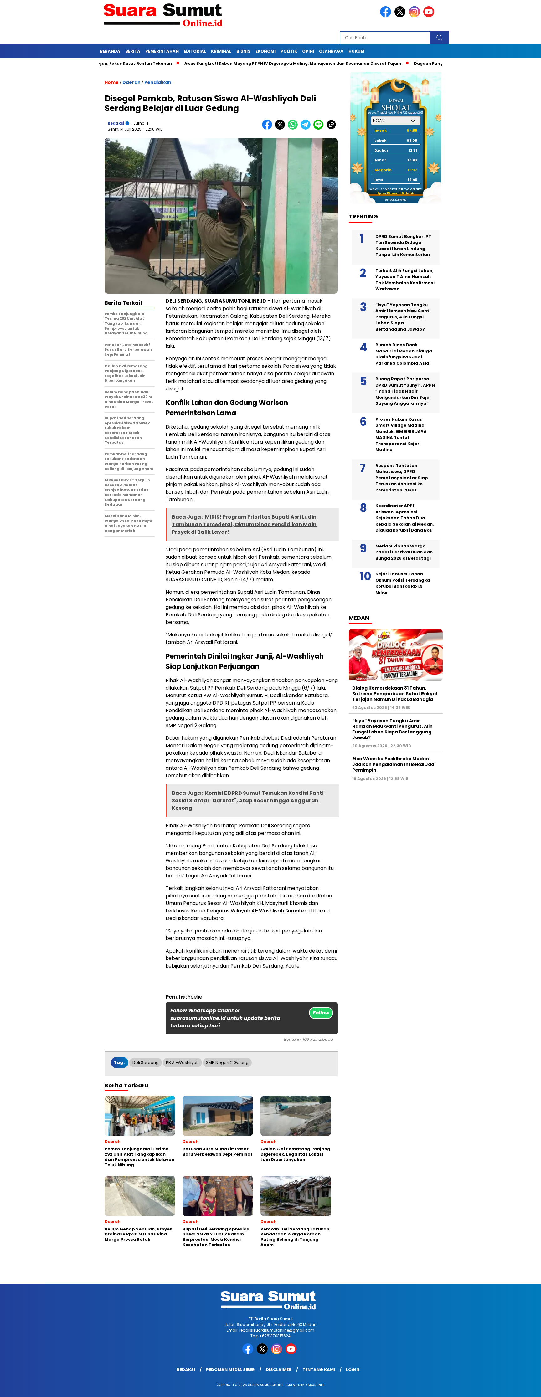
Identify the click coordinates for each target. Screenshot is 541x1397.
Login (352, 1370)
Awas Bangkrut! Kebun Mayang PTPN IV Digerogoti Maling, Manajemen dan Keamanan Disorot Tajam (249, 63)
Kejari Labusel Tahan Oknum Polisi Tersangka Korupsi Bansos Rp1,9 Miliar (402, 583)
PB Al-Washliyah (182, 1063)
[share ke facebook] (268, 128)
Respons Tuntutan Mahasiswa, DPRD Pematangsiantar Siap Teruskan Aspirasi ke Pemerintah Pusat (401, 478)
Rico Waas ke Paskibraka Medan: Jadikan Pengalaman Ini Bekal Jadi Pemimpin (393, 764)
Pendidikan (157, 82)
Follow (321, 1012)
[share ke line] (319, 128)
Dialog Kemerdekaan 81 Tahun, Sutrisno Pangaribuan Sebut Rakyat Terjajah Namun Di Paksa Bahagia (395, 693)
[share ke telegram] (307, 128)
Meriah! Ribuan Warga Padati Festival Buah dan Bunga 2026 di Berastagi (404, 552)
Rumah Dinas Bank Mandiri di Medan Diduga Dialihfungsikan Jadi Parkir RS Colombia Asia (403, 354)
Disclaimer (278, 1370)
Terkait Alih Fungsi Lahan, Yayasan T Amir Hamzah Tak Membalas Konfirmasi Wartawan (405, 280)
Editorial (195, 51)
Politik (289, 51)
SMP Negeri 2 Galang (227, 1063)
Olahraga (331, 51)
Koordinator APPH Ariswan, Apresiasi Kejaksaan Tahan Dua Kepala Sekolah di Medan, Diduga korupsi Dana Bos (404, 518)
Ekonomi (265, 51)
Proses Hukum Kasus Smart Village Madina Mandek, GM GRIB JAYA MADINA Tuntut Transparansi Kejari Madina (401, 434)
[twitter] (401, 15)
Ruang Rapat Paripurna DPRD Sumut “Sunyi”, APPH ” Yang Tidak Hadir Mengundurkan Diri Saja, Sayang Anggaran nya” (405, 391)
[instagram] (415, 15)
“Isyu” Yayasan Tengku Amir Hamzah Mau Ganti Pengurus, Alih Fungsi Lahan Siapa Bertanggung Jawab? (402, 317)
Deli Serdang (145, 1063)
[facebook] (386, 15)
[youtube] (429, 15)
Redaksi (116, 123)
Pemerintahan (162, 51)
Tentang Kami (318, 1370)
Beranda (110, 51)
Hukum (356, 51)
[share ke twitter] (281, 128)
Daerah (131, 82)
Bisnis (243, 51)
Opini (308, 51)
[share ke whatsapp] (294, 128)
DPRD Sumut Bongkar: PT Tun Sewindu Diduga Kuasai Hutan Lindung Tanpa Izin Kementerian (403, 246)
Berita (132, 51)
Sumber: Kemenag (395, 200)
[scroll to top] (519, 1387)
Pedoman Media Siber (230, 1370)
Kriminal (221, 51)
